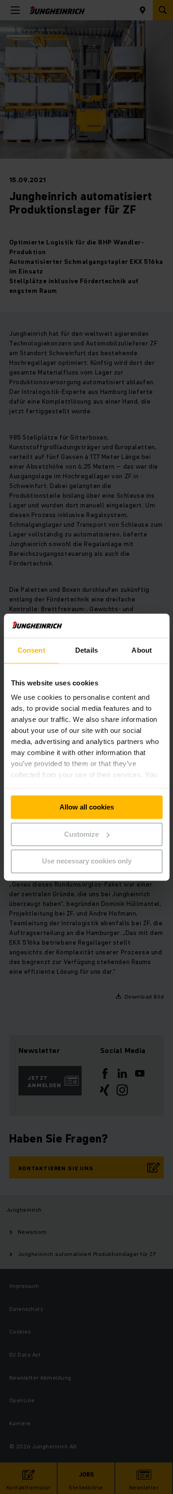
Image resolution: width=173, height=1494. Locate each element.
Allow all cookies (87, 807)
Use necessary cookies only (86, 861)
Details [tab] (86, 650)
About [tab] (141, 650)
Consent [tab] (31, 650)
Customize (81, 834)
